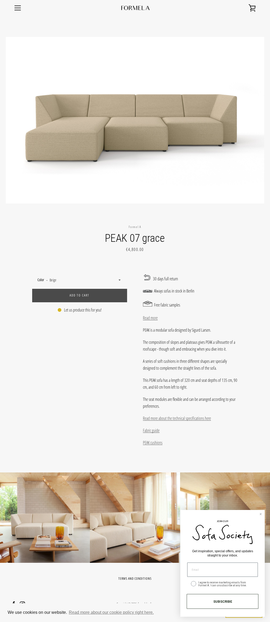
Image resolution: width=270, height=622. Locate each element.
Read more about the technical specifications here (177, 418)
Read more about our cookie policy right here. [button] (111, 612)
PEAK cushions (152, 442)
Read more (150, 318)
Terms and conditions (135, 578)
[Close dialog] (261, 514)
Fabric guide (151, 430)
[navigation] (17, 8)
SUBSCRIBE (222, 602)
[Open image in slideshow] (135, 120)
